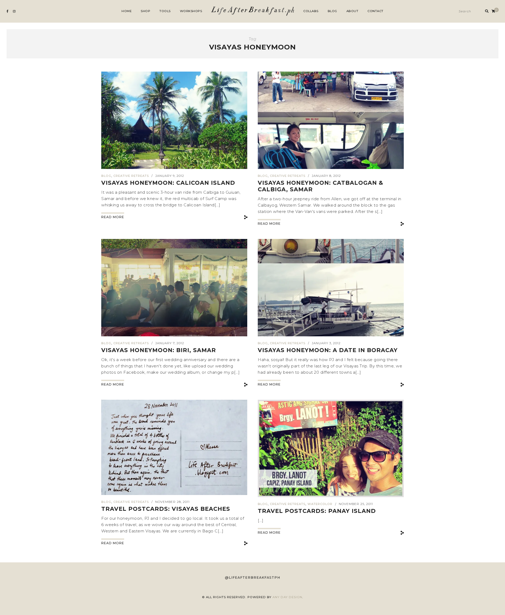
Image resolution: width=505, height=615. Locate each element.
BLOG (106, 176)
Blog (332, 11)
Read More (112, 217)
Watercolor (319, 504)
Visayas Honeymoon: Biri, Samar (158, 350)
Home (127, 11)
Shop (145, 11)
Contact (375, 11)
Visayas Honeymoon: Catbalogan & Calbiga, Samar (320, 186)
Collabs (311, 11)
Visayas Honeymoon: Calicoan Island (168, 182)
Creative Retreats (131, 176)
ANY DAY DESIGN (287, 597)
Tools (165, 11)
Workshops (191, 11)
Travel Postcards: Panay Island (317, 511)
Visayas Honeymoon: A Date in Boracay (328, 350)
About (352, 11)
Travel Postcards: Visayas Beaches (165, 509)
